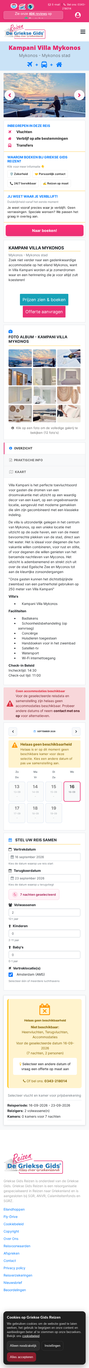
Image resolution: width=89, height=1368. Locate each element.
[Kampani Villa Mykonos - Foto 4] (20, 376)
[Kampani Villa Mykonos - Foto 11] (44, 413)
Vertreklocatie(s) (26, 968)
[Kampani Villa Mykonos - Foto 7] (20, 395)
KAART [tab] (20, 472)
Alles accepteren (21, 1357)
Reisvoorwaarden (17, 1246)
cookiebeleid (30, 1336)
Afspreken (11, 1253)
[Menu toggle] (82, 31)
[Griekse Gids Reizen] (24, 32)
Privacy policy (14, 1268)
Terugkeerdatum (27, 871)
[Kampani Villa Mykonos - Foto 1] (20, 358)
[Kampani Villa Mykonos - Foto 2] (44, 358)
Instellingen (52, 1345)
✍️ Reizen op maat (56, 183)
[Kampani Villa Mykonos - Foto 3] (68, 358)
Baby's (17, 947)
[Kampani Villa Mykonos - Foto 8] (44, 395)
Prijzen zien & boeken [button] (44, 299)
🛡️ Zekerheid (19, 174)
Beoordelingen (15, 1290)
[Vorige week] (13, 731)
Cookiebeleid (14, 1224)
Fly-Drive (11, 1217)
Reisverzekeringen (18, 1275)
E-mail (56, 4)
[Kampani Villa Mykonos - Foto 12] (68, 413)
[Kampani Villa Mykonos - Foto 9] (68, 395)
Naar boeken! (44, 230)
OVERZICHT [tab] (23, 448)
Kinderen (20, 926)
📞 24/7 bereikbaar (23, 183)
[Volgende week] (76, 731)
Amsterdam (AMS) (31, 974)
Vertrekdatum (24, 849)
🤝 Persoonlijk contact (50, 174)
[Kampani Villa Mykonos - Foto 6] (68, 376)
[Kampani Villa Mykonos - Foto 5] (44, 376)
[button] (10, 95)
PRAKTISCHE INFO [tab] (28, 460)
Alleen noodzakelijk (23, 1345)
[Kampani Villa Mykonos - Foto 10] (20, 413)
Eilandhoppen (14, 1209)
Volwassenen (24, 905)
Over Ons (11, 1239)
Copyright (11, 1231)
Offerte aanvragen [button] (44, 311)
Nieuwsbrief (13, 1283)
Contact (10, 1261)
